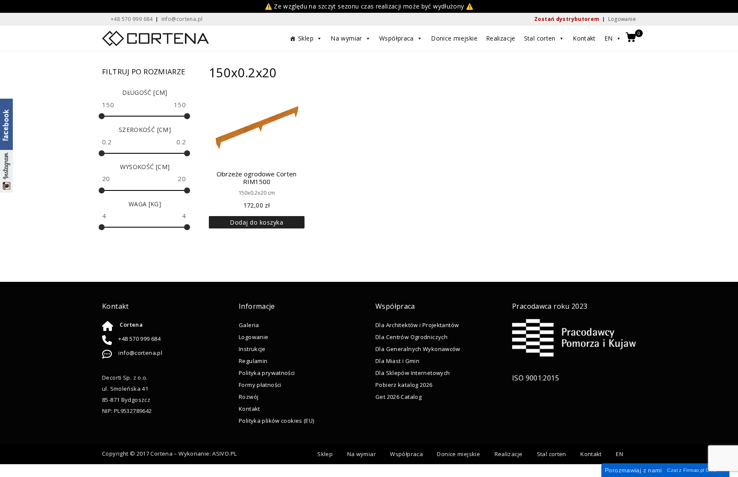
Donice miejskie (454, 38)
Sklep (305, 38)
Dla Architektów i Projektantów (417, 325)
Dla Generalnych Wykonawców (417, 349)
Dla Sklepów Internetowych (412, 373)
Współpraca (396, 38)
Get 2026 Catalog (398, 397)
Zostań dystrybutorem (567, 19)
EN (608, 38)
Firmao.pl (693, 470)
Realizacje (500, 38)
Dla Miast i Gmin (397, 361)
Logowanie (622, 19)
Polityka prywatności (267, 373)
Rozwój (248, 397)
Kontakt (584, 38)
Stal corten (540, 38)
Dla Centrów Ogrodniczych (411, 337)
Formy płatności (260, 385)
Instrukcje (252, 349)
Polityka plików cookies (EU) (276, 420)
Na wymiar (346, 38)
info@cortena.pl (140, 353)
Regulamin (253, 361)
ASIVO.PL (224, 453)
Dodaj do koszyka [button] (256, 222)
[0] (631, 38)
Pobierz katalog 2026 (404, 385)
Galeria (249, 325)
